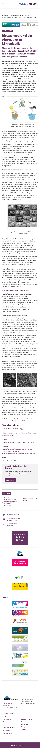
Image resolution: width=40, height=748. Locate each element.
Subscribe (10, 480)
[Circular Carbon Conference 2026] (20, 642)
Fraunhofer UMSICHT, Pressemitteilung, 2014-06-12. (18, 442)
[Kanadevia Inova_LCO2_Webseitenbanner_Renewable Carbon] (20, 26)
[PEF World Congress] (20, 659)
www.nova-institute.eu (10, 708)
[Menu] (5, 4)
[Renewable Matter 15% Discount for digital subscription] (20, 589)
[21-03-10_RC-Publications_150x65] (20, 565)
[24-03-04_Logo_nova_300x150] (20, 557)
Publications (7, 719)
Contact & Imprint (26, 719)
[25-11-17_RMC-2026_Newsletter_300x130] (20, 607)
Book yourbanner (20, 538)
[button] (4, 460)
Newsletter (6, 730)
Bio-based (25, 15)
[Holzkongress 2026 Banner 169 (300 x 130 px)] (20, 633)
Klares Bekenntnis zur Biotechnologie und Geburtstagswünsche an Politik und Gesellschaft (10, 501)
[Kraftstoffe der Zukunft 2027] (20, 667)
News (5, 725)
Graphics (6, 722)
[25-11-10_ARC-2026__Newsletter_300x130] (20, 616)
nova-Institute (7, 733)
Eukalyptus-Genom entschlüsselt (27, 499)
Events (5, 716)
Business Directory (9, 727)
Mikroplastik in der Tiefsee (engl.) (12, 429)
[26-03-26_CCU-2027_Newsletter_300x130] (20, 625)
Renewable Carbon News (10, 15)
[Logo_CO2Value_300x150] (20, 580)
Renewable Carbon (9, 713)
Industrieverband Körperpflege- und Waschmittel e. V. (18, 453)
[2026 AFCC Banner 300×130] (20, 650)
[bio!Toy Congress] (20, 676)
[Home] (28, 4)
